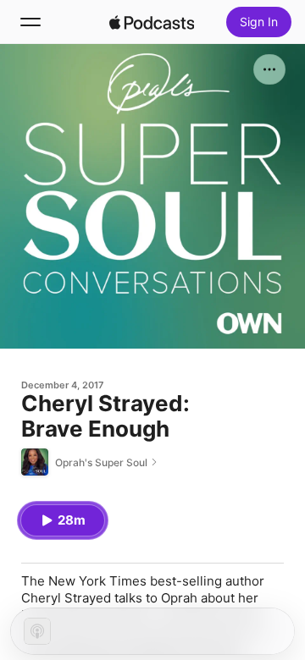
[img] (152, 22)
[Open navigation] (30, 22)
